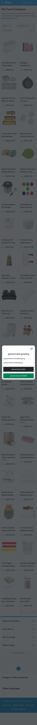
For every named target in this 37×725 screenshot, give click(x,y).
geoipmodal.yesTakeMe (18, 376)
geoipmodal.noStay (18, 369)
